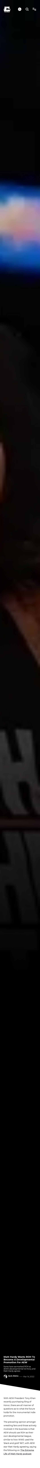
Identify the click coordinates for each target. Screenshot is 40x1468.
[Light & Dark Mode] (19, 9)
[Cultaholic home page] (11, 9)
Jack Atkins (13, 1376)
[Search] (27, 9)
